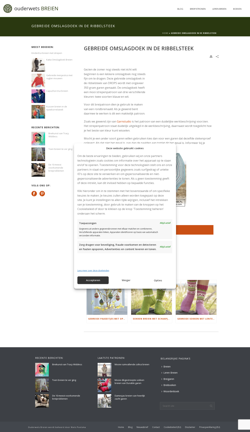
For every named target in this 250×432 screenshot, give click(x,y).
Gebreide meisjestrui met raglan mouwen (59, 77)
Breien (167, 366)
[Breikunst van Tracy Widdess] (38, 138)
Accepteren (93, 280)
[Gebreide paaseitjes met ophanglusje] (107, 297)
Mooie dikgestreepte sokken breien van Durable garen (129, 381)
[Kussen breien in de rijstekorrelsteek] (38, 112)
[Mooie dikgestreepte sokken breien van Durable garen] (104, 385)
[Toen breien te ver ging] (38, 154)
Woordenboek (171, 391)
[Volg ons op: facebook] (34, 194)
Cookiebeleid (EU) (172, 427)
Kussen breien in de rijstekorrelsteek (56, 108)
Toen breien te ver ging (60, 149)
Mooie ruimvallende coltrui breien (132, 364)
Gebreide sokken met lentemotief (196, 318)
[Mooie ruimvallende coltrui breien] (104, 369)
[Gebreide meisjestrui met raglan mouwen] (38, 80)
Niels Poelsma (78, 427)
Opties (158, 280)
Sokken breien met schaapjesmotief (152, 318)
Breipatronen (198, 8)
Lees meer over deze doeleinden (93, 270)
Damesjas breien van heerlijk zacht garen (130, 397)
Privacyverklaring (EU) (209, 427)
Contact (156, 427)
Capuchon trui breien (57, 90)
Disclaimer (190, 427)
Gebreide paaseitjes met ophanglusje (107, 318)
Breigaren (168, 379)
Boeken (237, 8)
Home (165, 33)
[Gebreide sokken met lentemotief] (196, 297)
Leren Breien (219, 8)
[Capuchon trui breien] (38, 96)
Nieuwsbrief (142, 427)
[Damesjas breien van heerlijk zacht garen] (104, 401)
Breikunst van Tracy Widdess (58, 135)
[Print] (211, 56)
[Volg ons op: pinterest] (42, 194)
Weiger (126, 280)
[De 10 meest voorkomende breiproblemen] (38, 170)
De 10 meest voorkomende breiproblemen (56, 167)
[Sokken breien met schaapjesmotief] (151, 297)
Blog (180, 8)
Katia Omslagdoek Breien (59, 59)
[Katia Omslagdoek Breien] (38, 65)
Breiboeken (169, 385)
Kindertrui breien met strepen (46, 53)
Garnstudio (124, 121)
